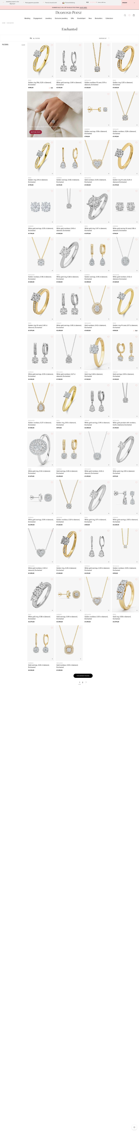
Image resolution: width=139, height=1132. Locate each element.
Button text (35, 132)
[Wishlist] (129, 15)
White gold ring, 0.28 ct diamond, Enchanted (67, 278)
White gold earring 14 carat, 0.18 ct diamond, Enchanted (124, 229)
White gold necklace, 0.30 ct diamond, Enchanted (94, 472)
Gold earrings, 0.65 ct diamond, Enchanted (67, 472)
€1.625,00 (116, 282)
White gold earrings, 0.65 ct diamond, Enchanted (69, 326)
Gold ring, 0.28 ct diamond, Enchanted (94, 375)
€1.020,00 (88, 87)
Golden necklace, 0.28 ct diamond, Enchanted (124, 132)
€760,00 (87, 136)
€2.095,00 (31, 525)
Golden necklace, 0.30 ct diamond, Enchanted (96, 618)
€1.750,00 (31, 233)
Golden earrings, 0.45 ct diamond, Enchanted (96, 278)
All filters (36, 38)
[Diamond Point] (69, 12)
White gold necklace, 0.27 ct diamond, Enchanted (65, 375)
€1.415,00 (116, 136)
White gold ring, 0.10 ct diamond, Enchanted (124, 472)
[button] (90, 3)
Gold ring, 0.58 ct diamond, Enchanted (122, 618)
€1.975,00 (31, 330)
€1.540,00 (59, 379)
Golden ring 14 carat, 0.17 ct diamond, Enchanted (125, 326)
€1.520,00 (59, 282)
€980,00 (30, 87)
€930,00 (115, 330)
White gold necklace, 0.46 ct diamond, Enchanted (65, 229)
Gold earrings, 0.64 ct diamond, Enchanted (67, 618)
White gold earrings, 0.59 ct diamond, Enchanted (40, 375)
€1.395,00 (88, 476)
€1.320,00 (59, 573)
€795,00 (30, 185)
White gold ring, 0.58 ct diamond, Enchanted (39, 618)
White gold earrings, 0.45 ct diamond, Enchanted (97, 424)
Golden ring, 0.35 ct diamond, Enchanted (123, 83)
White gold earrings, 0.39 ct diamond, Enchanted (97, 569)
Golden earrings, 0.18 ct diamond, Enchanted (96, 132)
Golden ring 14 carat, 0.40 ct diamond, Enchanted (37, 326)
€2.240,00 (116, 525)
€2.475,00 (31, 622)
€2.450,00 (59, 330)
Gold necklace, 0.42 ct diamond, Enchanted (95, 326)
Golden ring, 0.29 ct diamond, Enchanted (66, 569)
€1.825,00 (59, 233)
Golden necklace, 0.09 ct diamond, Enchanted (124, 569)
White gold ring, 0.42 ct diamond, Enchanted (39, 472)
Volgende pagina (83, 676)
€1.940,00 (88, 185)
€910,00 (115, 573)
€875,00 (59, 428)
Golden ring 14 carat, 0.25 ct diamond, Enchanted (122, 181)
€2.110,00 (59, 185)
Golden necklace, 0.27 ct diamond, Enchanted (39, 424)
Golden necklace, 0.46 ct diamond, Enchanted (39, 278)
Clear (23, 44)
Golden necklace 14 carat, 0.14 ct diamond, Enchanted (95, 83)
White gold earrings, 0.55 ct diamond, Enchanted (40, 229)
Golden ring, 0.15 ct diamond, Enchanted (38, 181)
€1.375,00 (116, 185)
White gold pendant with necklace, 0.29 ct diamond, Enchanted (124, 424)
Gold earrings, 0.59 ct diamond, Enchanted (123, 375)
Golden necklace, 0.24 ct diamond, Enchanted (68, 521)
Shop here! (83, 7)
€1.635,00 (116, 87)
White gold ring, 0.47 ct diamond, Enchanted (96, 229)
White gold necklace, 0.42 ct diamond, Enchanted (122, 278)
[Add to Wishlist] (52, 45)
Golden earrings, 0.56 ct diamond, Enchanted (67, 181)
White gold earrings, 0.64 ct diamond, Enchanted (69, 83)
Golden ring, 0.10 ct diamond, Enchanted (66, 424)
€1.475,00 (31, 476)
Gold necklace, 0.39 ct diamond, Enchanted (95, 181)
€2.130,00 (59, 87)
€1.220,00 (59, 525)
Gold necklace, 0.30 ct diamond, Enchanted (67, 666)
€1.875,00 (88, 233)
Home (3, 23)
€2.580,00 (88, 282)
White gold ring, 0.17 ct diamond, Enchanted (95, 521)
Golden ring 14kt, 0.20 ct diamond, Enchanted (39, 83)
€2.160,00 (31, 379)
